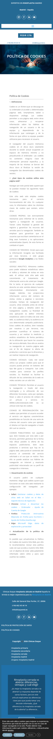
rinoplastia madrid (19, 657)
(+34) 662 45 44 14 (19, 605)
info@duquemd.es (38, 43)
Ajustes (30, 735)
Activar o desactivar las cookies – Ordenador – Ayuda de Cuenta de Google (27, 507)
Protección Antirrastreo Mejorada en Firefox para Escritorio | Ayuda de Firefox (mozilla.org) (27, 516)
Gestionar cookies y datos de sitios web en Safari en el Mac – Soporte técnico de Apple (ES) (27, 497)
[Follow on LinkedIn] (29, 17)
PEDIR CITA (26, 35)
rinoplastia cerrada (19, 654)
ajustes (11, 730)
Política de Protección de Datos (16, 625)
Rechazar (19, 735)
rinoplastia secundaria (20, 651)
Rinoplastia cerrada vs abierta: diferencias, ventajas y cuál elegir (26, 682)
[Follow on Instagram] (19, 17)
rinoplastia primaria (19, 648)
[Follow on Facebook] (24, 17)
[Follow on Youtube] (34, 17)
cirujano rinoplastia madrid (22, 660)
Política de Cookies (10, 630)
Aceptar (7, 735)
